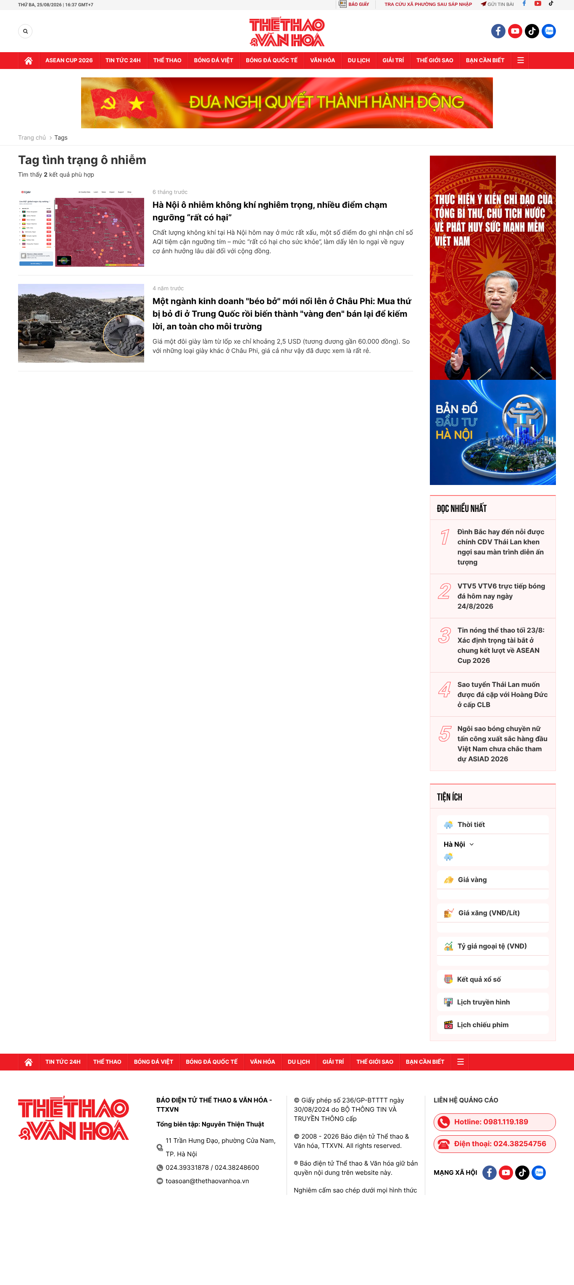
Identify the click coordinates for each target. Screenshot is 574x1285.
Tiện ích (449, 796)
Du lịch (359, 60)
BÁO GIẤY (359, 4)
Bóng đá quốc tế (272, 60)
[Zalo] (549, 31)
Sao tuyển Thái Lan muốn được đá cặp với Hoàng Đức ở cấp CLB (503, 694)
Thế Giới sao (434, 60)
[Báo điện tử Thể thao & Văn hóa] (287, 31)
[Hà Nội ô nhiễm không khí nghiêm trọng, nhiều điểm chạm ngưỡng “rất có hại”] (81, 227)
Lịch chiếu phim (483, 1024)
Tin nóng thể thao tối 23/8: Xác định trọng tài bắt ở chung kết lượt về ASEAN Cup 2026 (501, 645)
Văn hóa (322, 60)
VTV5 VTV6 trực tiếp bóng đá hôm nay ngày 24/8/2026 (501, 596)
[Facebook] (524, 4)
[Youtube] (538, 4)
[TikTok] (553, 4)
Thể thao (167, 60)
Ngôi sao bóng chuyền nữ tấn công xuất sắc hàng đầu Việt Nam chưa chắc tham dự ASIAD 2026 (503, 743)
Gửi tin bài (500, 4)
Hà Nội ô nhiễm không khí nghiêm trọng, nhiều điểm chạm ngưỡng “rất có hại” (270, 211)
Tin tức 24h (123, 60)
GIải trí (393, 60)
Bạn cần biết (485, 60)
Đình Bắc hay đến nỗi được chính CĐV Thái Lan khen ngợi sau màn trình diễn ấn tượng (501, 546)
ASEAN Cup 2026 (69, 60)
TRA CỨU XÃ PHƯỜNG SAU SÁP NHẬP (428, 4)
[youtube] (515, 31)
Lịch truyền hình (483, 1002)
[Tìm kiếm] (25, 31)
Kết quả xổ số (479, 979)
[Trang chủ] (28, 60)
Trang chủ (32, 138)
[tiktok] (532, 31)
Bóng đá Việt (213, 60)
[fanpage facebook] (498, 31)
